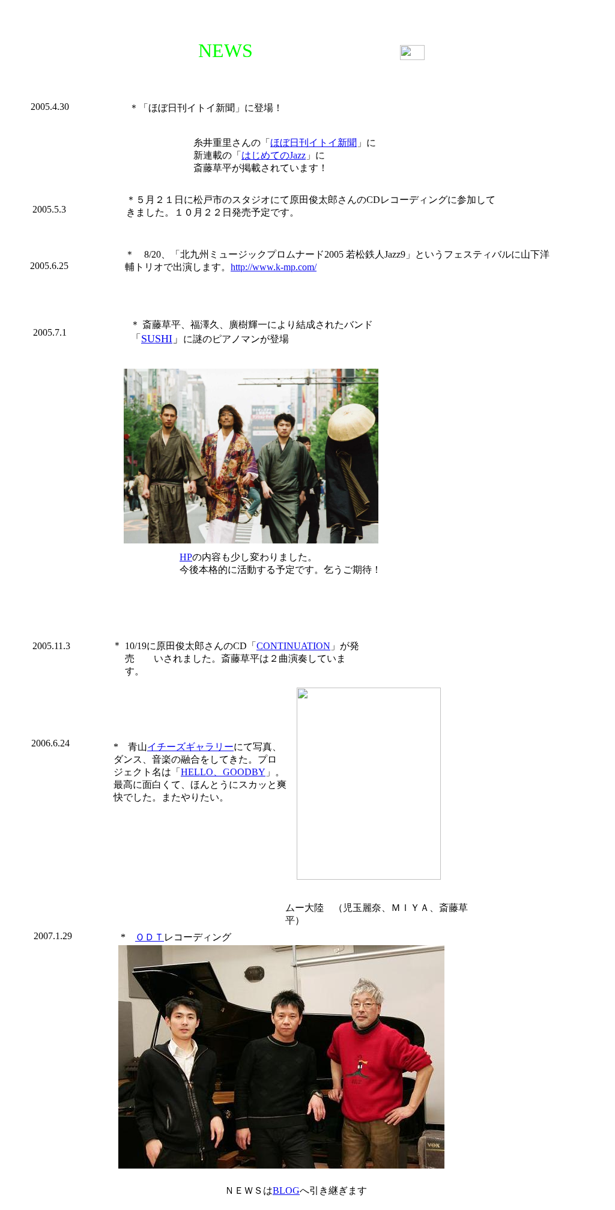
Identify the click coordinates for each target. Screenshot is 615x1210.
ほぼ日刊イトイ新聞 (313, 143)
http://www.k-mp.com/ (274, 267)
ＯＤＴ (149, 937)
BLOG (286, 1190)
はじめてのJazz (273, 155)
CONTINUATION (293, 646)
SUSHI (156, 339)
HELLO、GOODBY (223, 772)
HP (186, 557)
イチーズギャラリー (190, 747)
